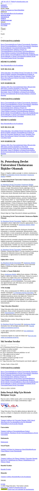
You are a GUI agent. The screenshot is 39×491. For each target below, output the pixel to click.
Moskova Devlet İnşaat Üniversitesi (18, 51)
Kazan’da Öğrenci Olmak (19, 460)
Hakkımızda (4, 442)
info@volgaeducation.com (20, 1)
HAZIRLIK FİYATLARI (6, 20)
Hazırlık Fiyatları (6, 469)
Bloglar (3, 23)
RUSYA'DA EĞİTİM (5, 15)
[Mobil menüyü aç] (1, 27)
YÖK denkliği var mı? (9, 356)
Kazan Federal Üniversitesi (21, 44)
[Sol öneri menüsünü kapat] (1, 31)
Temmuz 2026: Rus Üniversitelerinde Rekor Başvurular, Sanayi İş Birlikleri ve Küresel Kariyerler (17, 91)
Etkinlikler (21, 10)
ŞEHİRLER (3, 18)
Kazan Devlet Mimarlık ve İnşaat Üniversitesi (19, 55)
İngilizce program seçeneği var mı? (12, 357)
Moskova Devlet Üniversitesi (21, 46)
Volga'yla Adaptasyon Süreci (9, 10)
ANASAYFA (4, 5)
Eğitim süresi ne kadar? (9, 351)
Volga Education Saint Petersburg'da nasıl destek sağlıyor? (19, 361)
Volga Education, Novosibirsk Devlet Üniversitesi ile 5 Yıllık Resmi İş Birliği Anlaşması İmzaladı (19, 73)
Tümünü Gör (5, 420)
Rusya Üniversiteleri (7, 44)
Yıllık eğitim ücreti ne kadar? (11, 354)
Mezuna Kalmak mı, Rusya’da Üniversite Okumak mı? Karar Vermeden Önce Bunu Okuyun (18, 76)
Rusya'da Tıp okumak (10, 422)
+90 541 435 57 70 (6, 1)
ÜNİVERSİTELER (5, 17)
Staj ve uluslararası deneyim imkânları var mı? (16, 352)
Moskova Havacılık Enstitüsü (25, 54)
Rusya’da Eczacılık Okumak (14, 424)
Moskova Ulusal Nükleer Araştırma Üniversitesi (18, 52)
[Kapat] (1, 37)
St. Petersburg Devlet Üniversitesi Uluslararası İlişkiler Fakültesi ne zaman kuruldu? (18, 348)
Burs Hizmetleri (5, 13)
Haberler (7, 23)
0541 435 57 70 (5, 487)
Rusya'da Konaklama (16, 13)
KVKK (3, 484)
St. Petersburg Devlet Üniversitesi (18, 433)
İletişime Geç (5, 404)
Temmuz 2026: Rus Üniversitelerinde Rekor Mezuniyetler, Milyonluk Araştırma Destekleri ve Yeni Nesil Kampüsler (18, 88)
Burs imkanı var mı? (8, 359)
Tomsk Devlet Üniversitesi (16, 58)
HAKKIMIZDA (4, 6)
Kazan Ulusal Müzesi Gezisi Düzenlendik (18, 450)
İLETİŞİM (4, 25)
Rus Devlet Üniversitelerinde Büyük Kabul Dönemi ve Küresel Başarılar (18, 93)
